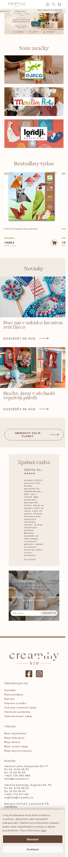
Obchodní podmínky (17, 711)
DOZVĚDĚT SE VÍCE (19, 338)
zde (43, 830)
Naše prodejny (13, 694)
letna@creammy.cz (16, 778)
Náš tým (9, 698)
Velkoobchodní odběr (18, 716)
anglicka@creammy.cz (18, 797)
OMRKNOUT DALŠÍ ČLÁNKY (28, 435)
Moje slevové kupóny (18, 750)
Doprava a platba (15, 703)
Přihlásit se (49, 613)
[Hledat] (53, 4)
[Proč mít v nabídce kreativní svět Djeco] (34, 297)
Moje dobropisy (14, 737)
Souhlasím (33, 849)
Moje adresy (12, 742)
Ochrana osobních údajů (20, 707)
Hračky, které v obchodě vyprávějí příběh (29, 395)
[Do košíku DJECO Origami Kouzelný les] (54, 243)
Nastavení (33, 839)
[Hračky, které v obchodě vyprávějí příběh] (34, 367)
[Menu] (47, 4)
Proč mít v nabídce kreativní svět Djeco (33, 325)
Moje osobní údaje (16, 746)
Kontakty (10, 690)
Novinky (34, 268)
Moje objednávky (15, 733)
